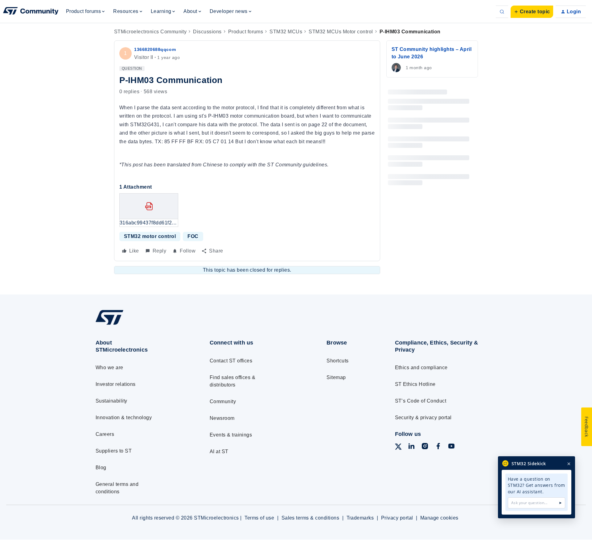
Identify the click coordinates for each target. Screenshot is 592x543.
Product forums (245, 31)
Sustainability (111, 400)
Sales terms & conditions (310, 517)
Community (223, 401)
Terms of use (259, 517)
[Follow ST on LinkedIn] (411, 447)
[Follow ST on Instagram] (425, 447)
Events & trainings (231, 434)
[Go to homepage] (141, 324)
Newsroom (222, 418)
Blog (101, 467)
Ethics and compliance (421, 367)
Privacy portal (397, 517)
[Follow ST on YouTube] (451, 447)
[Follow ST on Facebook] (438, 447)
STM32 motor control (150, 236)
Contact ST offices (231, 360)
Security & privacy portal (423, 417)
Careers (105, 434)
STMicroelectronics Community (150, 31)
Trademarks (360, 517)
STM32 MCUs (285, 31)
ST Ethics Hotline (415, 384)
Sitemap (336, 377)
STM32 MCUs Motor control (341, 31)
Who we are (109, 367)
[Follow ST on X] (398, 448)
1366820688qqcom (155, 49)
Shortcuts (337, 360)
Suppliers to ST (114, 450)
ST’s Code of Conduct (420, 400)
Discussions (207, 31)
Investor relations (116, 384)
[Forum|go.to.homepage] (31, 12)
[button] (532, 12)
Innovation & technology (124, 417)
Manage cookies (439, 517)
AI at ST (219, 451)
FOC (192, 236)
